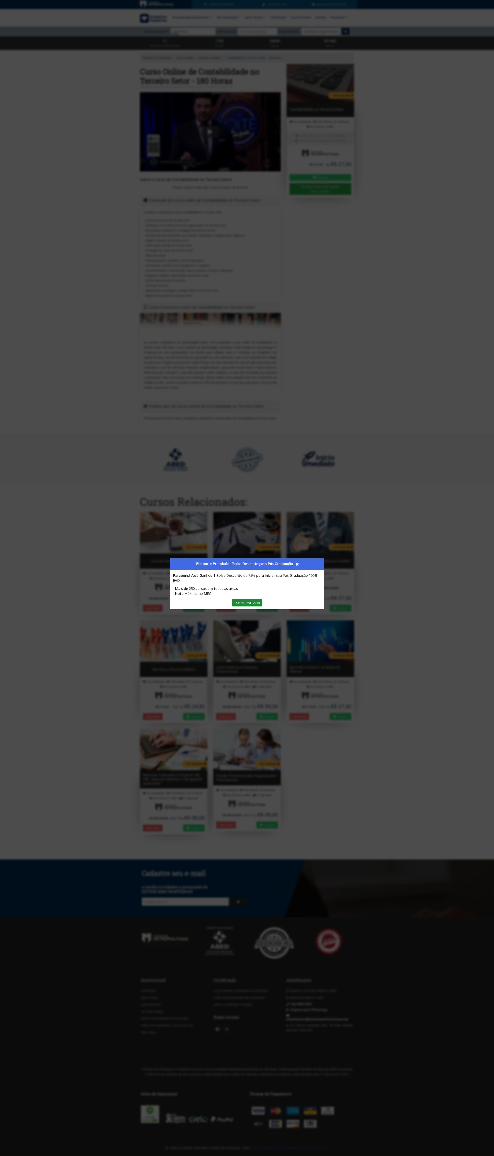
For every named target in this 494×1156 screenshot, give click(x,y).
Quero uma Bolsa (247, 603)
